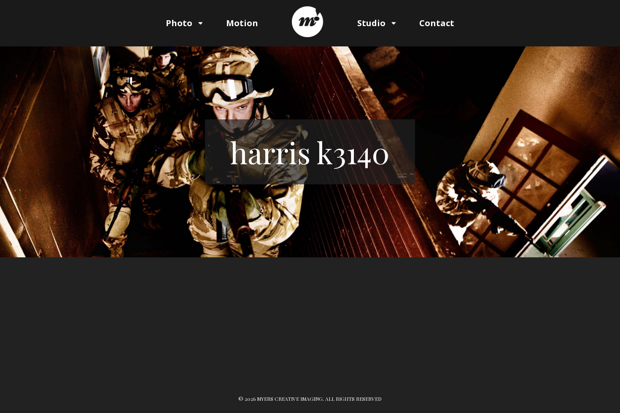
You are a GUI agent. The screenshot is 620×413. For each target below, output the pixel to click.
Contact (436, 23)
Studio (371, 23)
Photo (179, 23)
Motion (242, 23)
